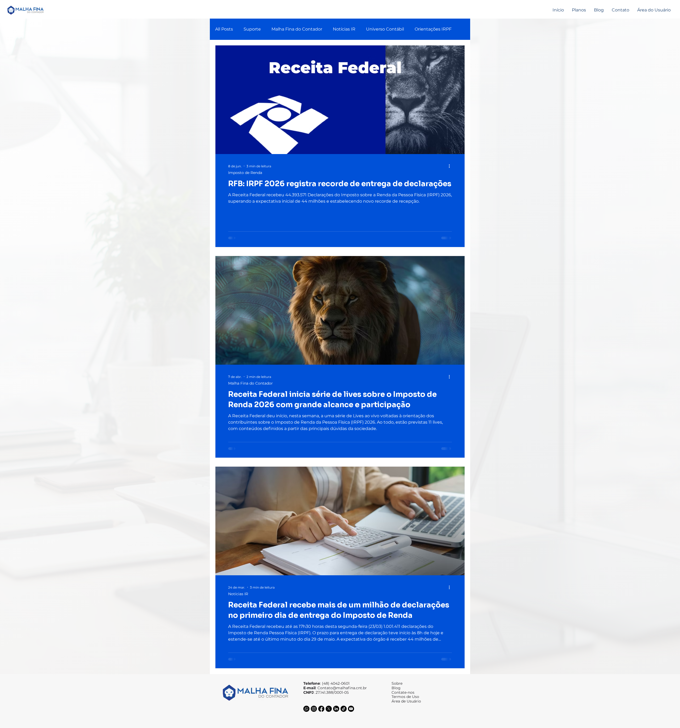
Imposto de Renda (245, 173)
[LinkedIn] (336, 709)
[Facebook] (321, 709)
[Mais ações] (451, 166)
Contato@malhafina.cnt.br (342, 688)
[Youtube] (351, 709)
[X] (329, 709)
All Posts (224, 29)
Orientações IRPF (433, 29)
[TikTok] (344, 709)
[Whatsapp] (306, 709)
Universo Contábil (385, 29)
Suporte (252, 29)
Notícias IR (344, 29)
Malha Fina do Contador (296, 29)
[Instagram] (314, 709)
